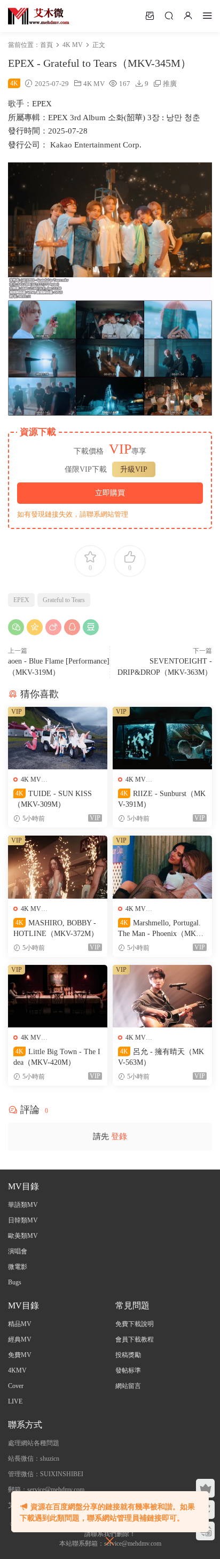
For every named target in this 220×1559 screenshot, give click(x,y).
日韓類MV (23, 1220)
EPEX (21, 600)
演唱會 (17, 1251)
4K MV (94, 84)
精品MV (20, 1324)
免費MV (20, 1355)
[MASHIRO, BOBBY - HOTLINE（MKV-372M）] (57, 867)
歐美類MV (23, 1236)
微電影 (17, 1266)
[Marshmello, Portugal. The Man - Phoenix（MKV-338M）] (162, 867)
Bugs (14, 1282)
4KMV (17, 1370)
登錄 (119, 1136)
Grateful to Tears (64, 600)
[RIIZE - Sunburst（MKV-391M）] (162, 738)
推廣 (170, 84)
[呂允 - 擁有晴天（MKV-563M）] (162, 996)
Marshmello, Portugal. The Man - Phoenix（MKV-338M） (160, 929)
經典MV (20, 1339)
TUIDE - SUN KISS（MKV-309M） (52, 799)
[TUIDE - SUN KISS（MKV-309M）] (57, 738)
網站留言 (128, 1386)
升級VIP (133, 469)
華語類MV (23, 1205)
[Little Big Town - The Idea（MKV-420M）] (57, 996)
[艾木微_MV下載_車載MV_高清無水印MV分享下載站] (38, 16)
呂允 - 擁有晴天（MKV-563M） (161, 1057)
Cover (15, 1386)
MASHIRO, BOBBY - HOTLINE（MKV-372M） (55, 928)
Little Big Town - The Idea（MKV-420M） (56, 1057)
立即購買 (110, 493)
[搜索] (169, 15)
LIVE (15, 1401)
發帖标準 (128, 1370)
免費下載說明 (134, 1324)
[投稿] (149, 15)
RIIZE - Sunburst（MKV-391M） (162, 799)
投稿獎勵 (128, 1355)
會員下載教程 (134, 1339)
